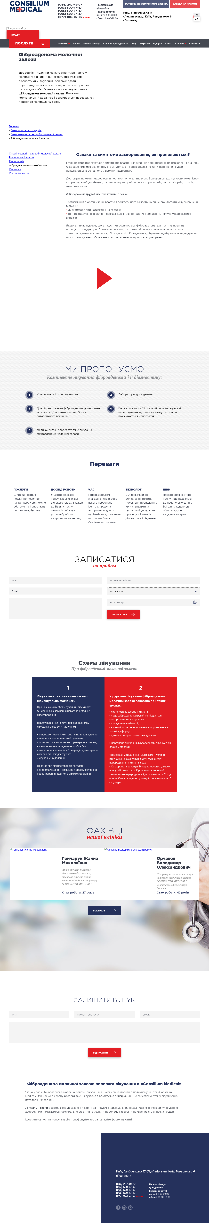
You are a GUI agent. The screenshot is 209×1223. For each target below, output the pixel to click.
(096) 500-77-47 (70, 14)
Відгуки (157, 43)
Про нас (62, 43)
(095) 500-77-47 (70, 11)
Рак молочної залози (21, 157)
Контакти (194, 43)
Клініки (179, 43)
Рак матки (15, 169)
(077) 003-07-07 (74, 17)
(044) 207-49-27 (70, 5)
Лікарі (76, 43)
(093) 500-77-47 (70, 8)
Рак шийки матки (19, 173)
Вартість (145, 43)
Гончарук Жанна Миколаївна (80, 860)
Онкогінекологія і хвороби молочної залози (35, 153)
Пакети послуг (91, 43)
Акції (134, 43)
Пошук (15, 35)
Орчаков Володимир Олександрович (174, 862)
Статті (168, 43)
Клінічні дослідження (115, 43)
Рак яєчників (16, 161)
